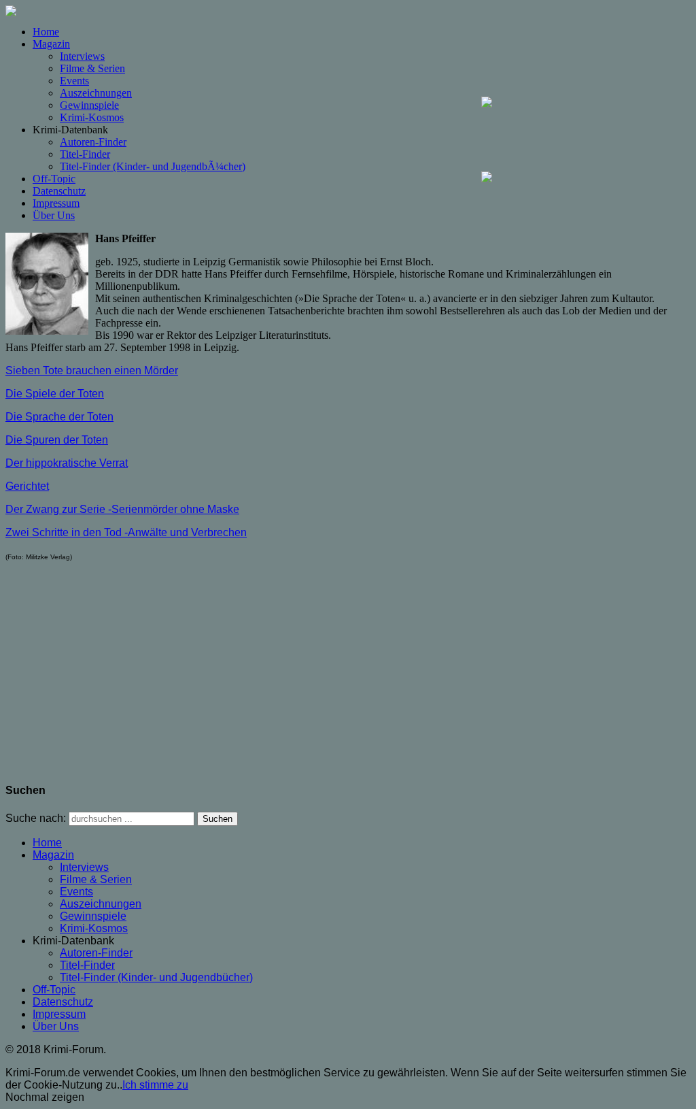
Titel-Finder (85, 154)
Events (74, 80)
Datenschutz (59, 191)
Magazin (51, 44)
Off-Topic (54, 178)
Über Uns (54, 215)
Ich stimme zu (155, 1085)
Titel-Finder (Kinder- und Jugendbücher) (156, 977)
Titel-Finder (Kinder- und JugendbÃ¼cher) (152, 166)
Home (46, 31)
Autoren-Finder (93, 142)
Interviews (82, 56)
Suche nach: (35, 818)
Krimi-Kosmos (92, 117)
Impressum (56, 203)
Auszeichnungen (96, 93)
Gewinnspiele (89, 105)
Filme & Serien (92, 68)
